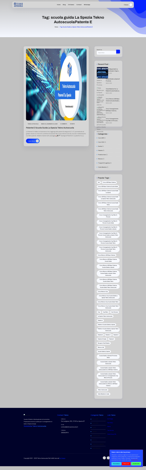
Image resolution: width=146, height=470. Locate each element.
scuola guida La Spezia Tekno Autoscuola (108, 362)
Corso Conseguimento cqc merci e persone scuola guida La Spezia (108, 228)
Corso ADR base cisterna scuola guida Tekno (108, 203)
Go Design (110, 419)
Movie (109, 426)
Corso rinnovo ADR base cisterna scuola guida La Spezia (108, 266)
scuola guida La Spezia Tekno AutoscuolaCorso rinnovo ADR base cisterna (108, 383)
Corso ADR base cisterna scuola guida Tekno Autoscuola (108, 210)
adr (99, 182)
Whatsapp (87, 4)
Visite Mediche (102, 167)
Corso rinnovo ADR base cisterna (106, 255)
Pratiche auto (102, 154)
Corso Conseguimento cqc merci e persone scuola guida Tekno (108, 242)
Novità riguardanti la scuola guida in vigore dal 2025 (112, 70)
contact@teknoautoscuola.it (69, 427)
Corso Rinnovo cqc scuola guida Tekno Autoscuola (108, 307)
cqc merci (105, 312)
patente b (100, 335)
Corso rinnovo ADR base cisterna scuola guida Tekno (108, 280)
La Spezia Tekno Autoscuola (105, 316)
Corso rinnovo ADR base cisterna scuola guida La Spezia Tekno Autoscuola (113, 100)
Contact (79, 4)
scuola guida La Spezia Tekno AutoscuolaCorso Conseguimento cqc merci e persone (108, 375)
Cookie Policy (134, 460)
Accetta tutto (136, 463)
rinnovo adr (101, 347)
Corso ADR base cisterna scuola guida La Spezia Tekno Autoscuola (108, 197)
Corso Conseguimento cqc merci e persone (108, 216)
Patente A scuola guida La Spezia (106, 324)
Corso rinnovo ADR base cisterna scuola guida (108, 260)
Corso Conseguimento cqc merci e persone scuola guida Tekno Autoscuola (108, 249)
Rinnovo (100, 159)
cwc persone (114, 312)
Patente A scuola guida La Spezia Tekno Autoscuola (108, 329)
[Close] (141, 451)
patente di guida (102, 339)
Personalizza (116, 463)
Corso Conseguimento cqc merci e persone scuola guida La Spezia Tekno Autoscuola (112, 120)
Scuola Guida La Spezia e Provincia (113, 80)
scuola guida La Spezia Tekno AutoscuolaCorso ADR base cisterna (108, 368)
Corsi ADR (101, 138)
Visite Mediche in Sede (103, 394)
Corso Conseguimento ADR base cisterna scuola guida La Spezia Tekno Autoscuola (112, 110)
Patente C (108, 335)
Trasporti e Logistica (104, 163)
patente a (100, 320)
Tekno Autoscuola (33, 124)
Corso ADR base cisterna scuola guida (108, 186)
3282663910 (65, 432)
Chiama (126, 5)
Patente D (116, 335)
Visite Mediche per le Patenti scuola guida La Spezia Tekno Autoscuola (113, 90)
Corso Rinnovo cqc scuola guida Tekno (108, 302)
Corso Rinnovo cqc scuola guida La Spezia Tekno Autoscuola (108, 296)
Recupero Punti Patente (104, 343)
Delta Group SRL (111, 434)
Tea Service (110, 430)
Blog (64, 4)
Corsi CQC (101, 142)
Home (59, 4)
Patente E (111, 339)
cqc (99, 312)
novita (100, 146)
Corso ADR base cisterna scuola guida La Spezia (108, 191)
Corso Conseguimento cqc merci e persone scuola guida (108, 222)
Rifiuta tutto (126, 463)
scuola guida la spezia (104, 351)
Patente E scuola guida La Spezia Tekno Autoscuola (50, 128)
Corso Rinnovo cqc (103, 291)
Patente (72, 124)
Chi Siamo (71, 4)
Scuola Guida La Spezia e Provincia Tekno (108, 356)
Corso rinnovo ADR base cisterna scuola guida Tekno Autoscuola (108, 286)
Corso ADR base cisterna (109, 182)
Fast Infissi (110, 423)
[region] (126, 458)
